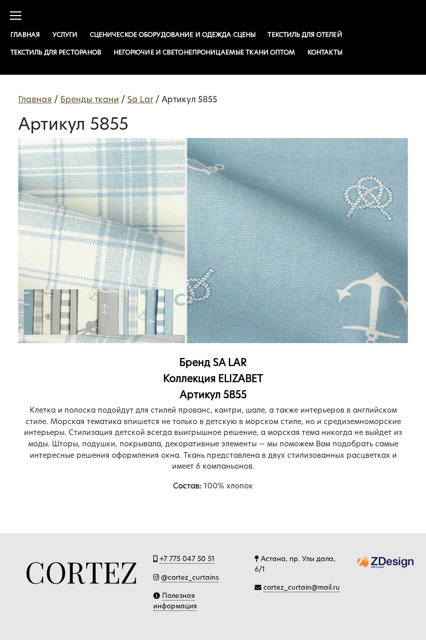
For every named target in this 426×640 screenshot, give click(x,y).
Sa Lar (140, 99)
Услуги (65, 34)
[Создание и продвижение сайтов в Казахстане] (385, 561)
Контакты (325, 52)
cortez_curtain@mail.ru (301, 587)
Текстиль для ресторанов (56, 52)
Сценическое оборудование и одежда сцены (173, 34)
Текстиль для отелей (305, 34)
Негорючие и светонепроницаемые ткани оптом (205, 52)
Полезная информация (175, 600)
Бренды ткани (89, 99)
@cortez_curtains (190, 577)
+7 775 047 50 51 (187, 558)
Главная (25, 34)
